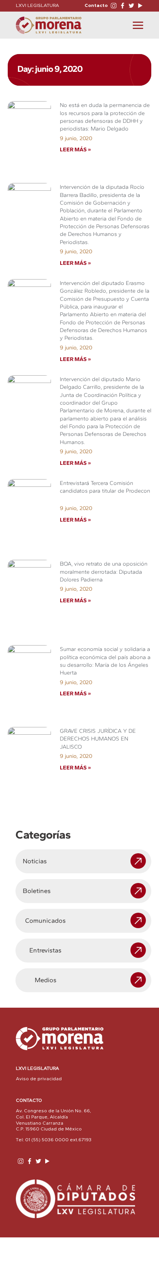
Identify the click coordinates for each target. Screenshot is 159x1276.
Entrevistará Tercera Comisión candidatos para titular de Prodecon (105, 491)
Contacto (96, 5)
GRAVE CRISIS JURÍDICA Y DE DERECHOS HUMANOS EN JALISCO (98, 738)
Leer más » (75, 149)
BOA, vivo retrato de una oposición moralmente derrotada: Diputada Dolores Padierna (103, 571)
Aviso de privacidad (39, 1078)
